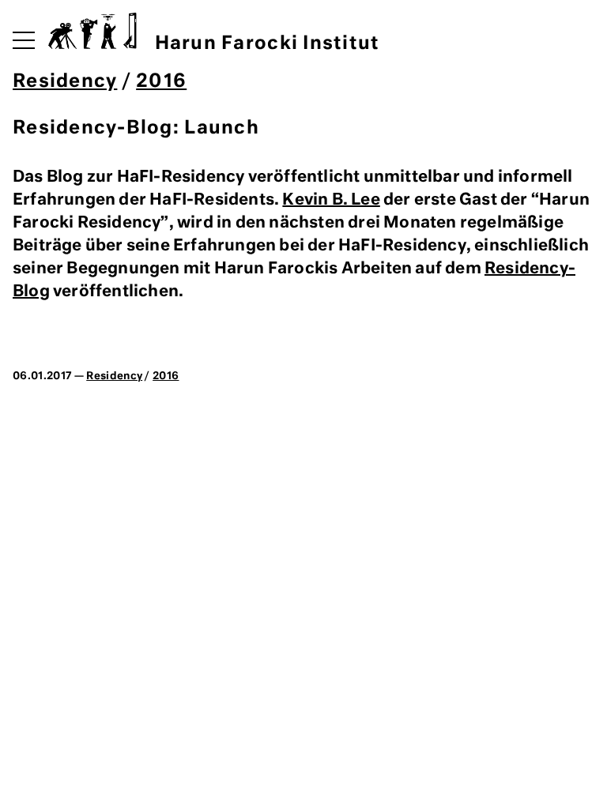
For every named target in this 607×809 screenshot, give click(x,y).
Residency (65, 82)
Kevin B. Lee (330, 200)
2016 (161, 82)
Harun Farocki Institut (267, 44)
